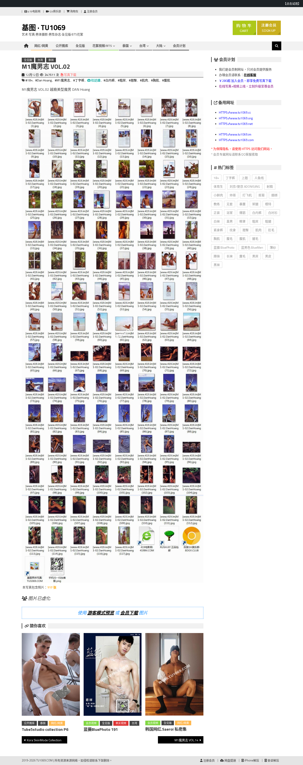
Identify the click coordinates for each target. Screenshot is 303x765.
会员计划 (179, 45)
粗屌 (255, 221)
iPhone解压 (251, 760)
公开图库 (62, 45)
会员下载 (129, 612)
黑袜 (217, 264)
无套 (229, 204)
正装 (217, 212)
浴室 (229, 212)
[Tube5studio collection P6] (51, 675)
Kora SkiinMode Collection (44, 740)
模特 (268, 204)
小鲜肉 (218, 195)
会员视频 (91, 723)
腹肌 (242, 238)
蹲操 (217, 256)
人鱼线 (259, 177)
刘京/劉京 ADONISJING (245, 186)
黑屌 (255, 256)
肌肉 (258, 230)
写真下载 (69, 74)
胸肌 (217, 238)
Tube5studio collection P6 (45, 729)
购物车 (74, 11)
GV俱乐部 (55, 11)
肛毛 (271, 230)
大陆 (159, 45)
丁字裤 (230, 177)
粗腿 (268, 221)
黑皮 (268, 256)
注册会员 (92, 11)
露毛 (242, 256)
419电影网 (33, 11)
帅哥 (233, 195)
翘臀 (245, 230)
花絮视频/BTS (102, 45)
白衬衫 (272, 212)
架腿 (255, 204)
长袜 (229, 256)
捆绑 (274, 195)
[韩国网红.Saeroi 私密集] (174, 675)
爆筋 (242, 212)
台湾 (142, 45)
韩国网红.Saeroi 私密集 (166, 729)
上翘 (245, 177)
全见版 (80, 45)
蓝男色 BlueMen (252, 247)
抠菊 (261, 195)
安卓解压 (273, 760)
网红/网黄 (41, 45)
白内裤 (257, 212)
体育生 (218, 186)
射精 (270, 186)
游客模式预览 (100, 612)
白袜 (217, 221)
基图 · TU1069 (43, 27)
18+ (216, 177)
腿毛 (255, 238)
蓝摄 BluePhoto (224, 247)
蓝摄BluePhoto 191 (101, 729)
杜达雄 (95, 80)
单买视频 (121, 723)
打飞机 (247, 195)
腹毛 (229, 238)
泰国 (125, 45)
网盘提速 (230, 760)
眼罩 (242, 221)
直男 (229, 221)
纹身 (233, 230)
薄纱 (273, 247)
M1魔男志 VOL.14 (186, 740)
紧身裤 (218, 230)
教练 (217, 204)
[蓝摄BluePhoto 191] (113, 675)
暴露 (242, 204)
